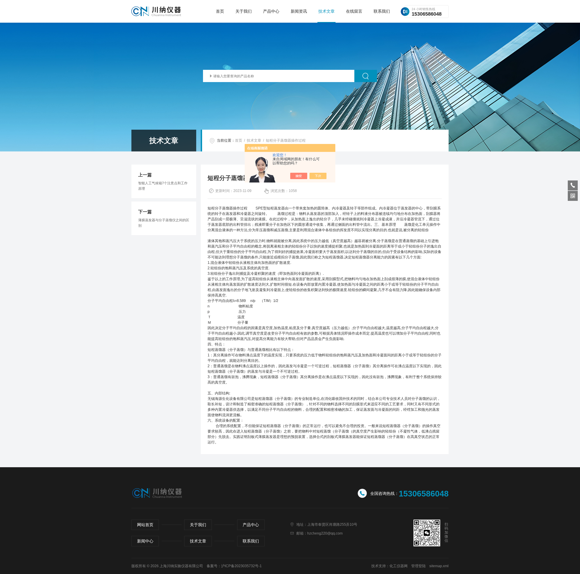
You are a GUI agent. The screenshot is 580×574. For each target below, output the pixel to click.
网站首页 (145, 525)
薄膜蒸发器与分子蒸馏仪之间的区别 (163, 222)
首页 (220, 11)
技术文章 (326, 11)
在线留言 (354, 11)
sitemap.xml (439, 566)
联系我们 (382, 11)
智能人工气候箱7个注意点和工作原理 (163, 185)
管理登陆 (418, 566)
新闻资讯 (299, 11)
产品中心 (271, 11)
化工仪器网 (398, 566)
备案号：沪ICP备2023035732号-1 (234, 566)
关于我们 (243, 11)
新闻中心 (145, 541)
